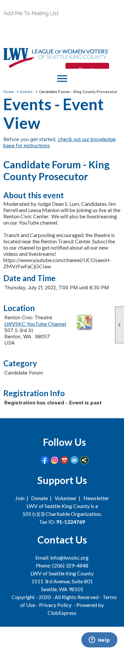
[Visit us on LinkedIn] (74, 460)
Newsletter (96, 498)
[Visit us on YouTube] (65, 460)
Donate (39, 498)
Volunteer (66, 498)
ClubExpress (62, 613)
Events (26, 91)
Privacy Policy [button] (55, 605)
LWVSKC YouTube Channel (35, 324)
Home (8, 91)
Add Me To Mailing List (31, 13)
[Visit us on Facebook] (45, 460)
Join (19, 498)
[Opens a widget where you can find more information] (99, 640)
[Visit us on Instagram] (55, 460)
